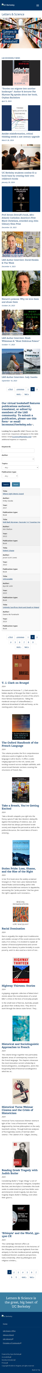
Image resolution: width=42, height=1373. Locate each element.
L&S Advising (8, 1339)
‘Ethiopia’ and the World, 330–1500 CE (21, 1234)
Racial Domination (13, 928)
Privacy (5, 1363)
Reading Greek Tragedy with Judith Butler (20, 1171)
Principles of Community (12, 1343)
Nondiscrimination (8, 1360)
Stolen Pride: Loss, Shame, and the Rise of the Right (19, 870)
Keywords (6, 446)
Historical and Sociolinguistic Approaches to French (20, 1045)
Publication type (9, 472)
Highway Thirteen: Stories (18, 985)
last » (27, 394)
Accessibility (6, 1357)
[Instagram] (13, 1320)
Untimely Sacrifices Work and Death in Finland (21, 607)
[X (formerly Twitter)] (4, 1320)
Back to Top (36, 1370)
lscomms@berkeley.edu (17, 424)
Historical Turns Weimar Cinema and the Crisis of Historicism (17, 1110)
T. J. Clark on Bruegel (15, 682)
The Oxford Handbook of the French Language (20, 744)
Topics (5, 463)
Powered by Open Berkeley (11, 1354)
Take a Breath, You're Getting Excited (20, 807)
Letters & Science (13, 14)
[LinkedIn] (8, 1320)
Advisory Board (8, 1335)
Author (5, 455)
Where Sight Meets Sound (13, 493)
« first (11, 389)
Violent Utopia (8, 550)
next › (20, 394)
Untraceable (8, 579)
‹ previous (21, 389)
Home (5, 1324)
